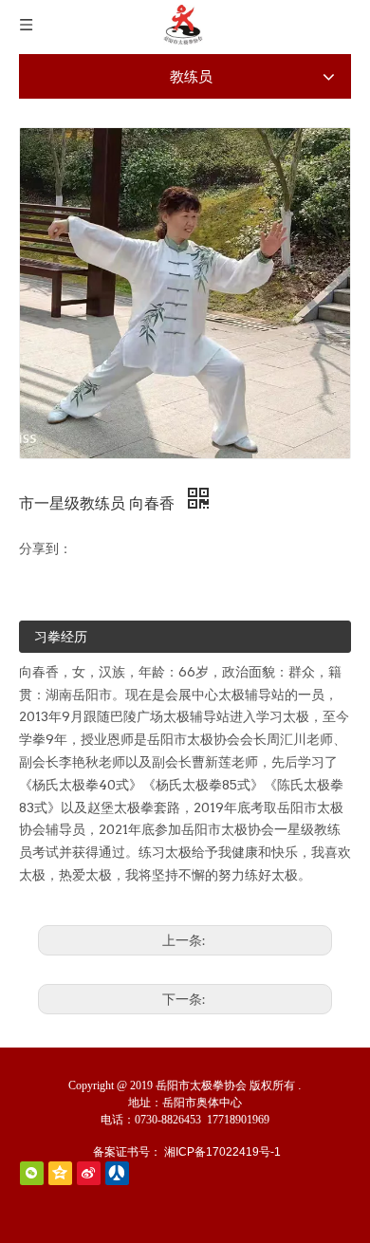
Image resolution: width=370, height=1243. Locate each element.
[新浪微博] (89, 1173)
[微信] (32, 1173)
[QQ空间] (60, 1173)
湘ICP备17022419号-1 (222, 1152)
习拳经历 (60, 636)
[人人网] (117, 1173)
